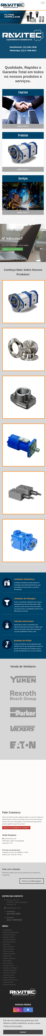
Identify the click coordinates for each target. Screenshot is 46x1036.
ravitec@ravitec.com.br (14, 908)
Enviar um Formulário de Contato (16, 828)
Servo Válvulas (7, 963)
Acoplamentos (7, 930)
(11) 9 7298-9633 (28, 50)
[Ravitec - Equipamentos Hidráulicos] (14, 5)
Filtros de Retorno (8, 949)
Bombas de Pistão (8, 937)
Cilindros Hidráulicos (9, 939)
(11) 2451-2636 (30, 47)
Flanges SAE (7, 956)
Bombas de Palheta (9, 935)
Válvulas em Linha (9, 975)
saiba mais (22, 126)
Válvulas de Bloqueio (9, 973)
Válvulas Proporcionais (10, 980)
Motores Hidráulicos (9, 958)
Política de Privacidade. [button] (13, 1026)
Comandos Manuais (9, 942)
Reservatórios (7, 961)
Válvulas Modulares (9, 977)
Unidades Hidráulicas (9, 970)
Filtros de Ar (6, 944)
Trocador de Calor (8, 965)
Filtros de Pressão (8, 946)
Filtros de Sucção (8, 951)
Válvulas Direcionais (9, 984)
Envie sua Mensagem (31, 881)
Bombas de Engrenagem (10, 932)
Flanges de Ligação (9, 954)
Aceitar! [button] (23, 1032)
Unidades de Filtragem (10, 968)
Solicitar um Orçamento (12, 249)
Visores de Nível (8, 982)
